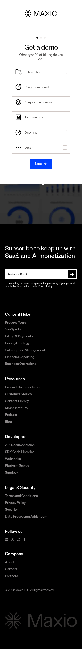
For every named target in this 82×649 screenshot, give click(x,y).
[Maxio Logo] (41, 620)
